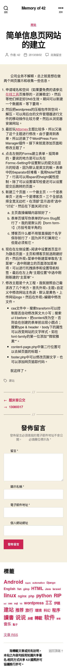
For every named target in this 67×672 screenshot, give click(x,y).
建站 (12, 380)
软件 (49, 617)
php (31, 596)
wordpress (34, 603)
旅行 (29, 610)
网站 (33, 24)
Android (13, 581)
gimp (26, 589)
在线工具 (12, 94)
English (9, 588)
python (44, 595)
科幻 (47, 610)
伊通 (57, 603)
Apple (28, 582)
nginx (22, 596)
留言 (14, 450)
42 (18, 55)
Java (48, 589)
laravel (57, 589)
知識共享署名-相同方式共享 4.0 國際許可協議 (23, 659)
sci (5, 603)
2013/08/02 (35, 55)
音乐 (7, 624)
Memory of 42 (34, 8)
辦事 (58, 618)
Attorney (22, 129)
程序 (56, 610)
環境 (38, 610)
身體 (30, 618)
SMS (10, 603)
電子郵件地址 (20, 505)
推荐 (19, 610)
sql (16, 603)
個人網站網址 (19, 523)
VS (21, 603)
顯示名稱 (17, 486)
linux (10, 595)
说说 (20, 617)
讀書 (9, 617)
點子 (15, 624)
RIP (57, 595)
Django (51, 582)
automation (38, 582)
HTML (37, 588)
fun (19, 589)
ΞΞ (48, 602)
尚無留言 (56, 55)
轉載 (38, 618)
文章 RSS (11, 634)
